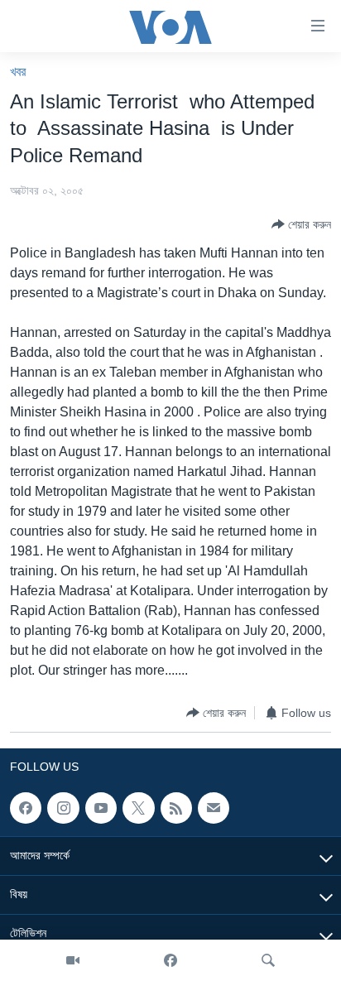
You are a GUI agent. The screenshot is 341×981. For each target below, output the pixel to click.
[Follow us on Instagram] (63, 808)
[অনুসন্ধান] (268, 960)
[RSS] (176, 808)
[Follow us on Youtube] (101, 808)
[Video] (73, 960)
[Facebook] (170, 960)
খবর (18, 72)
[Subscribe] (213, 808)
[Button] (301, 224)
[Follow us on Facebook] (25, 808)
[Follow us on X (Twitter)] (138, 808)
